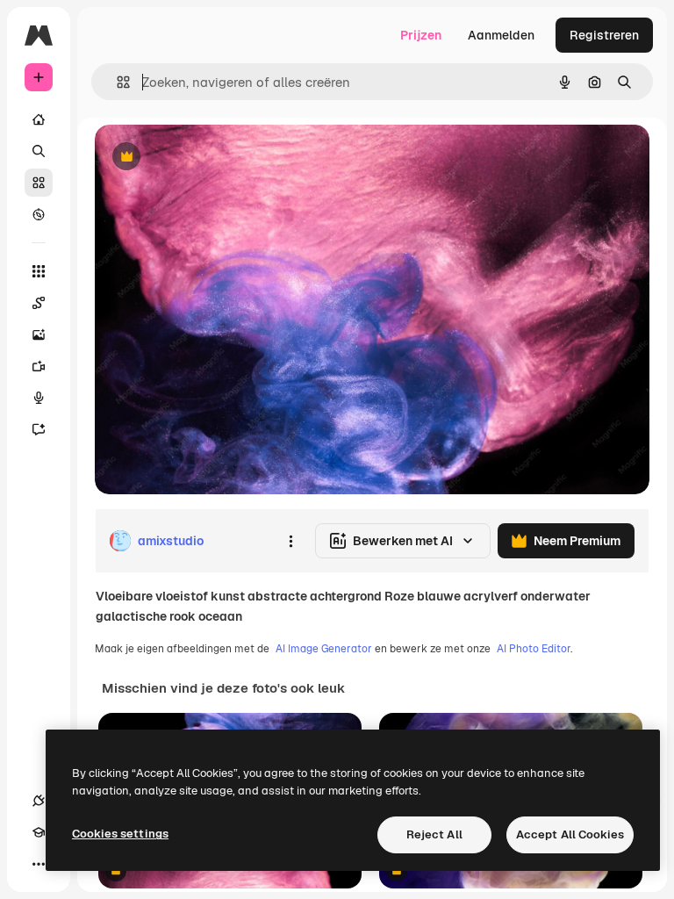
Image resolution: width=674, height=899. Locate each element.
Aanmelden (501, 35)
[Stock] (39, 183)
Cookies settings (120, 833)
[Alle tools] (39, 271)
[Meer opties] (290, 540)
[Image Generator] (39, 334)
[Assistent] (39, 429)
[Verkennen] (39, 214)
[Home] (39, 119)
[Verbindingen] (39, 801)
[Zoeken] (39, 151)
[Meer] (39, 864)
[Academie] (39, 832)
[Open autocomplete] (116, 82)
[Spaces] (39, 303)
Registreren (604, 35)
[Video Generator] (39, 366)
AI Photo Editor (533, 649)
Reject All (434, 834)
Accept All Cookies (570, 834)
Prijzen (420, 35)
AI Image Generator (324, 649)
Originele (210, 157)
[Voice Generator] (39, 398)
